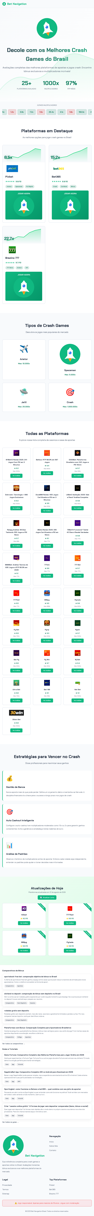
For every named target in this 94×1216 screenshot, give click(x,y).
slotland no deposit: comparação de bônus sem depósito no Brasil (32, 994)
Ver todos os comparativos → (13, 1044)
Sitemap (5, 1193)
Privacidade (7, 1185)
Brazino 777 (54, 1193)
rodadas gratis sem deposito (16, 1011)
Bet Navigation (16, 4)
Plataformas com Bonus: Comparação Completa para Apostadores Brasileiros (37, 1028)
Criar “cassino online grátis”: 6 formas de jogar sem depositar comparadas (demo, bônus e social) (46, 1106)
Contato (52, 1150)
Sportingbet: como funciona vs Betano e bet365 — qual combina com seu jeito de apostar (42, 1089)
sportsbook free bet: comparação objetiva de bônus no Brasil (30, 976)
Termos (5, 1189)
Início (51, 1142)
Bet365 (52, 1189)
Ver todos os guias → (10, 1122)
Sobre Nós (53, 1146)
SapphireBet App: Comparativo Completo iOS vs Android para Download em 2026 (38, 1072)
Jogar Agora (24, 193)
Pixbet (52, 1185)
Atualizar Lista (47, 897)
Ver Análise (16, 476)
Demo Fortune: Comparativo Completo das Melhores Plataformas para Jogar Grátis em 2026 (44, 1055)
